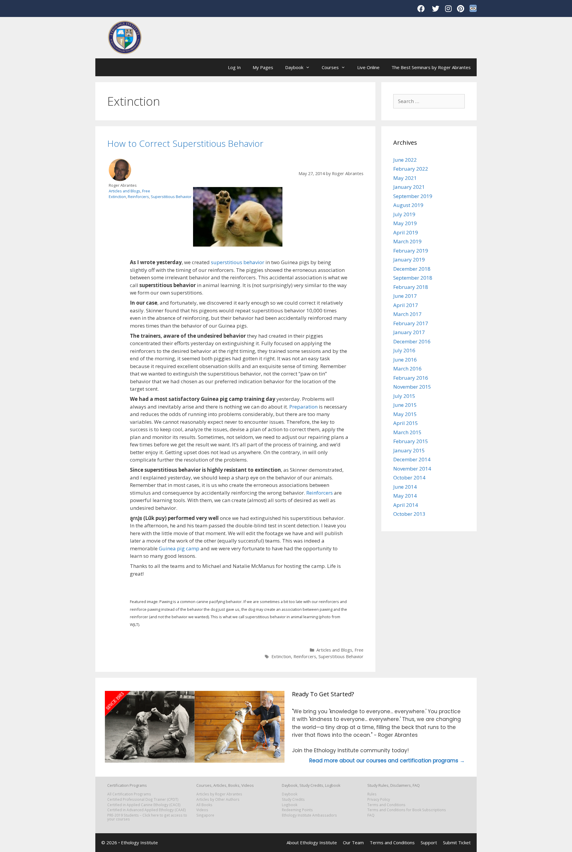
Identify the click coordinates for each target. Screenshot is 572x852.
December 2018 (411, 268)
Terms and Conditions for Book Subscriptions (406, 809)
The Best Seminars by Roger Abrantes (431, 67)
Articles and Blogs (124, 191)
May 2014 (405, 495)
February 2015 (410, 441)
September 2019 (412, 196)
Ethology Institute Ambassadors (309, 815)
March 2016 (407, 368)
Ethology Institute (139, 842)
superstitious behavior (237, 262)
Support (429, 842)
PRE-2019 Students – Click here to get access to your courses (147, 817)
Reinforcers (138, 196)
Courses (330, 67)
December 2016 (411, 341)
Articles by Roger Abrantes (219, 794)
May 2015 (405, 414)
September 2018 (412, 277)
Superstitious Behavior (171, 196)
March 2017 (407, 314)
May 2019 (405, 223)
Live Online (368, 67)
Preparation (303, 406)
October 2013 (409, 513)
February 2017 (410, 323)
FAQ (370, 815)
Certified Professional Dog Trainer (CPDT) (142, 799)
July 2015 (404, 395)
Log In (234, 67)
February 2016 (410, 377)
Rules (372, 794)
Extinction (117, 196)
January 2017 (409, 332)
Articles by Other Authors (218, 799)
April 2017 (405, 305)
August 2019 (408, 205)
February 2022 (410, 168)
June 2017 (405, 295)
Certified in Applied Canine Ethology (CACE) (144, 804)
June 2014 (405, 486)
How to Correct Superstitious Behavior (185, 143)
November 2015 (412, 386)
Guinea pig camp (179, 548)
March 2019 (407, 241)
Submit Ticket (457, 842)
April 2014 (405, 504)
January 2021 (409, 186)
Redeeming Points (297, 809)
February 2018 (410, 287)
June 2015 (405, 404)
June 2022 (405, 159)
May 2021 (405, 178)
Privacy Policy (378, 799)
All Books (204, 804)
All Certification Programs (129, 794)
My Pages (263, 67)
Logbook (289, 804)
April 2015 (405, 423)
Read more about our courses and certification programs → (387, 760)
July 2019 (404, 214)
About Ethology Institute (312, 842)
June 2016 (405, 359)
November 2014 (412, 468)
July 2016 (404, 350)
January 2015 (409, 450)
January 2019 (409, 259)
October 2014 (409, 477)
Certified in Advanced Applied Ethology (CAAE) (146, 809)
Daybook (294, 67)
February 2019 (410, 250)
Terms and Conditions (386, 804)
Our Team (353, 842)
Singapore (205, 815)
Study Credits (293, 799)
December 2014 (411, 459)
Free (146, 191)
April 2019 (405, 232)
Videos (202, 809)
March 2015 (407, 432)
